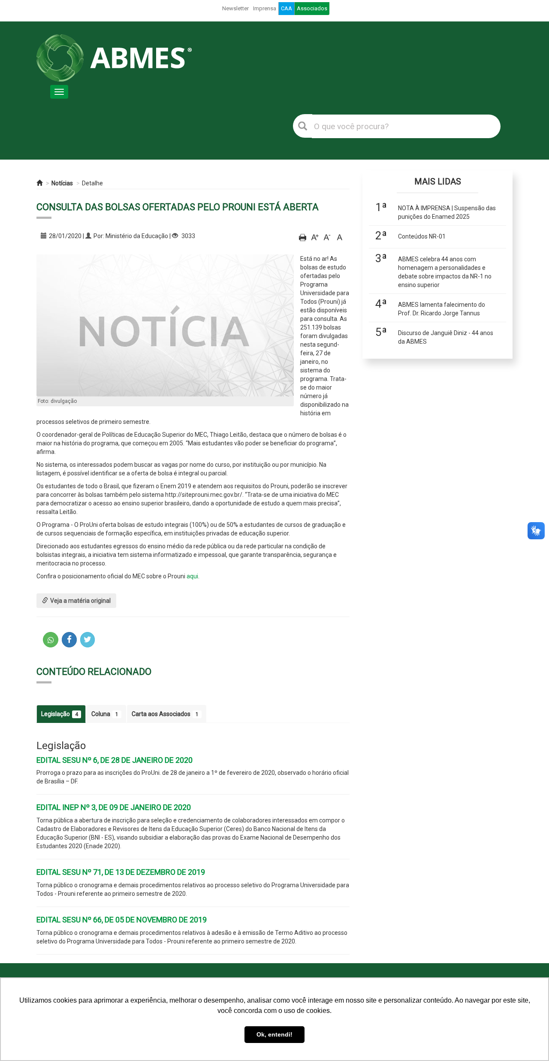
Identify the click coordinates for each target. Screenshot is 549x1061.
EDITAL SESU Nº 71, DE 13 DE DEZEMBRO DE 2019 (120, 872)
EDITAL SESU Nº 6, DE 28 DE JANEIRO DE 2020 (114, 760)
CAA (286, 8)
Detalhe (92, 183)
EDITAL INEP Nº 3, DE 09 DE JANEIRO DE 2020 (113, 807)
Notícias (62, 183)
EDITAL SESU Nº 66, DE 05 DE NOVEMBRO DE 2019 (121, 919)
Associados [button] (312, 8)
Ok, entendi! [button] (274, 1034)
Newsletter (235, 8)
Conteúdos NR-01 (422, 236)
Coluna (104, 713)
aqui (192, 576)
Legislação (59, 713)
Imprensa (264, 8)
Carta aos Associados (165, 713)
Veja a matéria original (80, 600)
